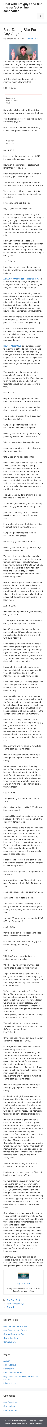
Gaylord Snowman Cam (14, 1334)
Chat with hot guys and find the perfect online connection (22, 7)
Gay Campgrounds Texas (15, 1330)
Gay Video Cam (10, 1338)
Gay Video (11, 1307)
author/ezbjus (9, 1365)
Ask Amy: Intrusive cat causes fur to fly (21, 279)
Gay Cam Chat (13, 1300)
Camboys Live (9, 1342)
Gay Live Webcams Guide (15, 1326)
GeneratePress (36, 1423)
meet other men (10, 1410)
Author (6, 1361)
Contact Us (8, 1369)
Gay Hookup (9, 1406)
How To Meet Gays (12, 346)
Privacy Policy (9, 1383)
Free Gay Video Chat (13, 1372)
